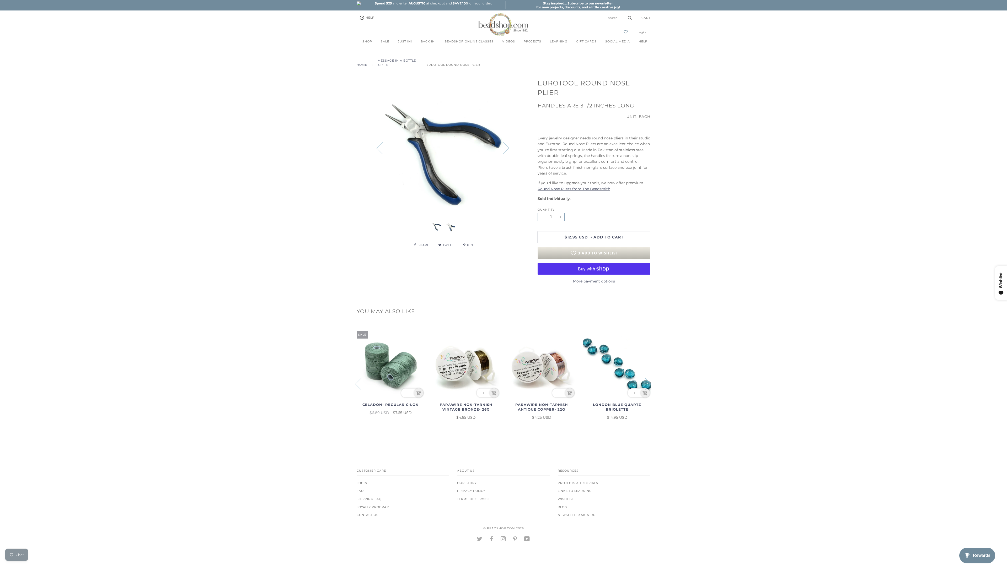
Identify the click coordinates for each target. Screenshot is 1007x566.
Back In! (428, 41)
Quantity (546, 209)
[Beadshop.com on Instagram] (503, 540)
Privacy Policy (471, 491)
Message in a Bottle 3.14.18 (397, 63)
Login (642, 32)
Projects (532, 41)
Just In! (405, 41)
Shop (367, 41)
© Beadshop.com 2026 (503, 528)
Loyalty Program (373, 507)
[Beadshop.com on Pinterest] (515, 540)
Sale (385, 41)
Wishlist (566, 499)
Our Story (467, 483)
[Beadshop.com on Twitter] (480, 540)
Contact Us (367, 515)
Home (362, 65)
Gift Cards (586, 41)
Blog (562, 507)
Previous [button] (383, 147)
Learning (558, 41)
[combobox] (613, 17)
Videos (508, 41)
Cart (645, 18)
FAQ (360, 491)
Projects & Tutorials (578, 483)
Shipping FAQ (369, 499)
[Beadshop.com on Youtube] (527, 540)
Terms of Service (473, 499)
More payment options (594, 281)
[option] (433, 3)
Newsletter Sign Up (577, 515)
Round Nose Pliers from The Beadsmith (574, 189)
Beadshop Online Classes (469, 41)
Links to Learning (575, 491)
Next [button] (502, 147)
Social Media (617, 41)
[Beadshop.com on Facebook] (491, 540)
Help (369, 17)
